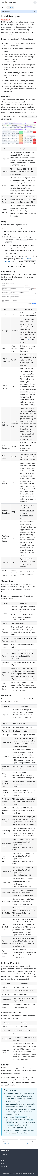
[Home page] (2, 7)
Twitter (3, 1154)
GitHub (3, 1166)
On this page (6, 11)
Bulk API (29, 340)
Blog (2, 1163)
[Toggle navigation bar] (2, 2)
